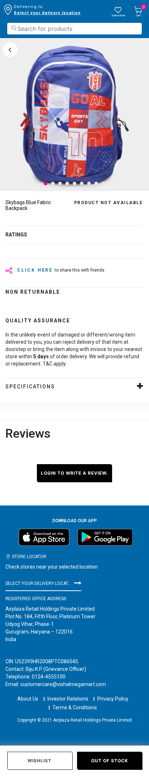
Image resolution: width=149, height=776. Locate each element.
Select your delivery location (47, 13)
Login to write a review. (74, 473)
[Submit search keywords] (14, 28)
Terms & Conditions (74, 707)
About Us (27, 699)
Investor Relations (67, 699)
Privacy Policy (112, 699)
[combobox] (74, 28)
